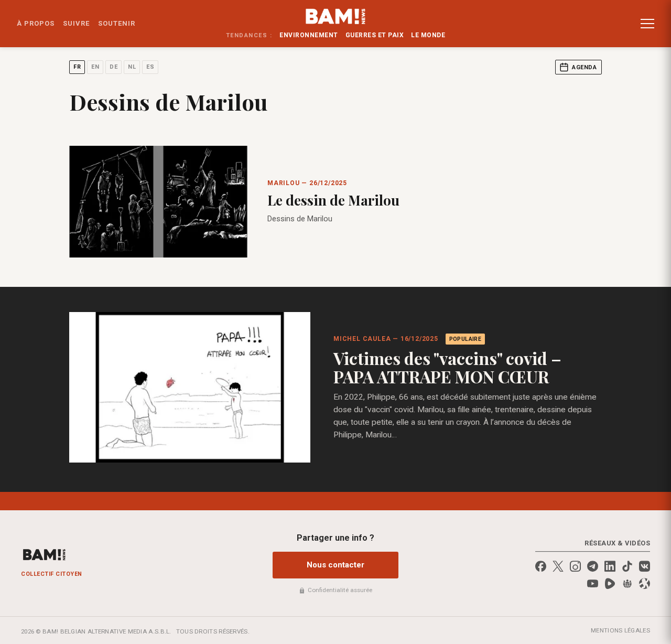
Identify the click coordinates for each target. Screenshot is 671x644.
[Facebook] (540, 566)
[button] (647, 23)
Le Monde (428, 35)
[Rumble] (609, 583)
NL (132, 66)
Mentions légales (620, 630)
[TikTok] (627, 566)
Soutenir (116, 23)
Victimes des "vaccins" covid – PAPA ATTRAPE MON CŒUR (447, 367)
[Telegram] (592, 566)
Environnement (308, 35)
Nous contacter (335, 565)
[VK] (644, 566)
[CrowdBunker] (627, 583)
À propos (36, 23)
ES (150, 66)
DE (113, 66)
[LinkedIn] (609, 566)
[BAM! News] (336, 16)
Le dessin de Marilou (333, 200)
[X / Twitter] (558, 566)
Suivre (76, 23)
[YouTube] (592, 583)
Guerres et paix (374, 35)
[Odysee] (644, 583)
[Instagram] (575, 566)
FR (77, 66)
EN (95, 66)
